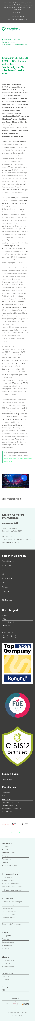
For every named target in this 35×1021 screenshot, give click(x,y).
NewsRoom (6, 939)
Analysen (5, 949)
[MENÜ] (30, 23)
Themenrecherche (9, 853)
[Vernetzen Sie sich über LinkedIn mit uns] (3, 636)
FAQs (4, 619)
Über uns (17, 40)
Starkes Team (7, 963)
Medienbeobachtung (10, 874)
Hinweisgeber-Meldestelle (11, 809)
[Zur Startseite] (11, 29)
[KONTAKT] (32, 514)
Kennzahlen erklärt (9, 622)
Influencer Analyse (8, 918)
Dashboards (6, 859)
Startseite (7, 40)
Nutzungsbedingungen (10, 802)
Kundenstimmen (8, 973)
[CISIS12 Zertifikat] (17, 746)
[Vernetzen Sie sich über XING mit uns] (7, 636)
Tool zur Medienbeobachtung (12, 887)
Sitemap (5, 987)
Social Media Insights (9, 921)
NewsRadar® (7, 779)
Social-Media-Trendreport (11, 924)
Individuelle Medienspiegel (12, 890)
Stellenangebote (8, 967)
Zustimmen (17, 13)
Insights (5, 933)
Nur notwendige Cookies (16, 19)
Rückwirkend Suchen (9, 866)
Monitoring (6, 846)
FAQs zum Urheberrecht (11, 884)
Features (5, 862)
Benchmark (6, 850)
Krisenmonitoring (8, 880)
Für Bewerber (7, 600)
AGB (3, 796)
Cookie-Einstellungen (10, 805)
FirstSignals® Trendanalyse (12, 902)
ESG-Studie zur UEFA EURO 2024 (14, 45)
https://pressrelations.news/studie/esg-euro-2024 (18, 459)
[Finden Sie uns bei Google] (15, 636)
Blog (3, 970)
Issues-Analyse (7, 908)
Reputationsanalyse (9, 911)
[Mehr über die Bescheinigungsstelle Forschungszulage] (17, 705)
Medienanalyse (7, 899)
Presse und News (8, 42)
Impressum (6, 793)
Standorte (5, 979)
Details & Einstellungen (17, 16)
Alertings (5, 856)
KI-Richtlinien (7, 812)
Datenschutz (6, 799)
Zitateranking (7, 945)
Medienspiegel (7, 877)
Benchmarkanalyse (9, 905)
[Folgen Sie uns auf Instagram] (11, 636)
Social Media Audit (8, 915)
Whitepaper (6, 936)
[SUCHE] (32, 510)
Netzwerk (5, 976)
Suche (4, 616)
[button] (12, 831)
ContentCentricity (8, 942)
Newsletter (6, 625)
